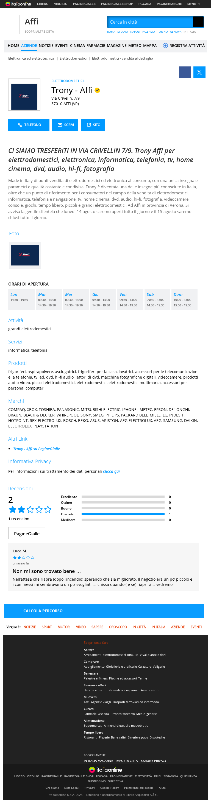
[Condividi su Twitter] (199, 72)
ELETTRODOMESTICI (67, 81)
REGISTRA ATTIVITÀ (186, 45)
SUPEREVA (115, 781)
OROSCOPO (118, 627)
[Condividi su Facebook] (185, 72)
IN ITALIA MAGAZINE (98, 761)
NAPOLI (135, 31)
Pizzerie (104, 737)
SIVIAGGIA (170, 776)
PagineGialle (27, 534)
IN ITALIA (190, 31)
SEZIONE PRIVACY (153, 761)
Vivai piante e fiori (153, 655)
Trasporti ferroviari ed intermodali (136, 702)
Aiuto (162, 787)
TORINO (162, 31)
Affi (31, 21)
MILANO (122, 31)
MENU (191, 4)
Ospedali (104, 714)
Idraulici (132, 655)
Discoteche (157, 737)
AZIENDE (29, 45)
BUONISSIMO (97, 781)
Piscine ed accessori (123, 678)
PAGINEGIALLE (84, 3)
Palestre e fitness (96, 678)
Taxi (87, 702)
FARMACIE (96, 45)
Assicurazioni (150, 690)
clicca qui (111, 471)
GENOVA (175, 31)
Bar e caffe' (118, 737)
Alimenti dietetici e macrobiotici (126, 725)
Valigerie (159, 666)
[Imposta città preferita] (11, 22)
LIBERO (43, 3)
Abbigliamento (94, 666)
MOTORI (64, 627)
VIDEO (81, 627)
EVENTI (61, 45)
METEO (134, 45)
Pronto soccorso (123, 714)
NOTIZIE (46, 45)
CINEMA (77, 45)
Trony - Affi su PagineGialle (36, 448)
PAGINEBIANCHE (169, 3)
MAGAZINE (117, 45)
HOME (14, 45)
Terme (142, 678)
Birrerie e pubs (137, 737)
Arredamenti (92, 655)
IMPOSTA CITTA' (127, 761)
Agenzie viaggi (101, 702)
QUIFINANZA (188, 776)
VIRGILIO (61, 3)
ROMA (111, 31)
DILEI (157, 776)
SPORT (47, 627)
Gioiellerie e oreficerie (121, 666)
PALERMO (148, 31)
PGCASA (144, 3)
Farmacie (90, 714)
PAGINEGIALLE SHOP (117, 3)
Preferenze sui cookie (139, 787)
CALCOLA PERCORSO (43, 610)
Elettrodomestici (114, 655)
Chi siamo (52, 787)
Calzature (144, 666)
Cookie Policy (109, 787)
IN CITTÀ (139, 627)
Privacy (90, 787)
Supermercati (93, 725)
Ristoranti (91, 737)
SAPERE (97, 627)
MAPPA (150, 45)
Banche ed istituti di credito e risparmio (112, 690)
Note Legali (71, 787)
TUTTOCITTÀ (143, 776)
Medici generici (146, 714)
